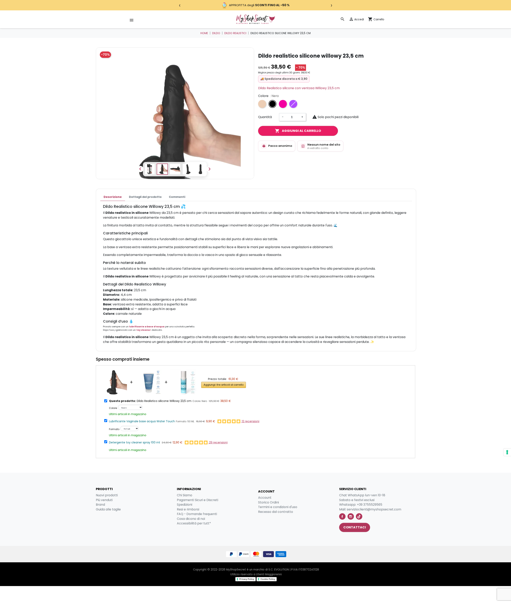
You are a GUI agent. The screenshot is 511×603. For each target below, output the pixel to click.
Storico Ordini (268, 502)
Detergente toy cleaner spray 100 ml (134, 442)
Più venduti (104, 500)
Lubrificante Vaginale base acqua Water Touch (142, 421)
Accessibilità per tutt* (194, 523)
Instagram (351, 516)
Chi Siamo (184, 495)
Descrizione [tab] (113, 197)
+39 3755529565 (369, 504)
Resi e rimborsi (188, 509)
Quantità (265, 117)
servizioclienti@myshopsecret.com (374, 509)
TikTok (359, 516)
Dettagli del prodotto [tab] (145, 197)
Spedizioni (184, 504)
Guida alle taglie (108, 509)
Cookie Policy (267, 579)
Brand (100, 504)
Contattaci (354, 527)
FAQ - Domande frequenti (197, 514)
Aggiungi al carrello (298, 130)
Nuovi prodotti (107, 495)
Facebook (342, 516)
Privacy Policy (246, 579)
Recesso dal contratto (275, 512)
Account (264, 497)
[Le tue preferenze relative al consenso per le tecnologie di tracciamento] (507, 452)
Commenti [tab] (177, 197)
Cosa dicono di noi (191, 519)
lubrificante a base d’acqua (146, 326)
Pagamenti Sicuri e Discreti (197, 500)
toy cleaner (143, 330)
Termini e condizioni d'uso (277, 507)
